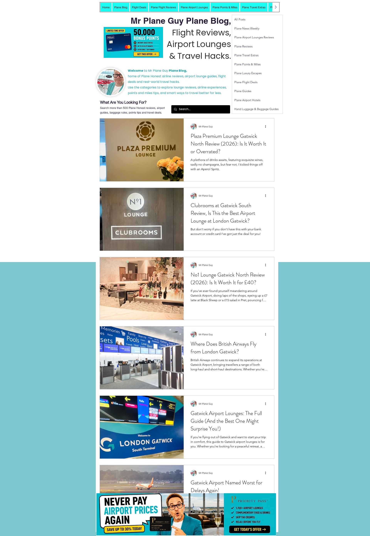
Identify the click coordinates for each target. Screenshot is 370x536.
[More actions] (266, 126)
